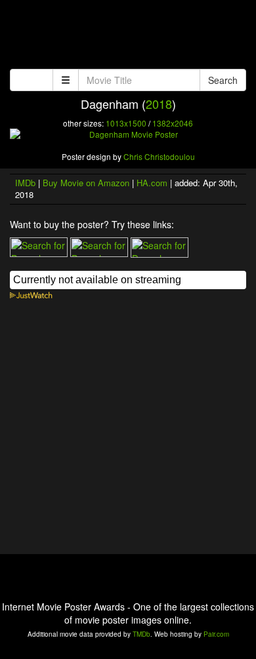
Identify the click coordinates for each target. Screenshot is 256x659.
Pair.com (216, 634)
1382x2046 (172, 123)
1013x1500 (126, 123)
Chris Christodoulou (159, 156)
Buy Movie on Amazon (86, 182)
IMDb (25, 182)
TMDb (141, 634)
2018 (159, 103)
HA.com (152, 182)
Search (223, 80)
